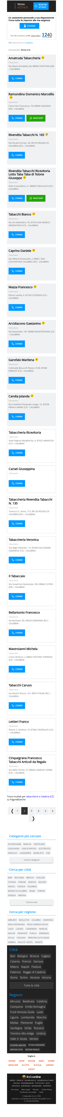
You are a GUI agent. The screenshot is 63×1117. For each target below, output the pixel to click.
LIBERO (12, 1080)
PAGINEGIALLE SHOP (45, 1080)
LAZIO (10, 928)
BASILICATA (24, 920)
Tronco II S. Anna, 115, (20, 511)
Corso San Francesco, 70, (21, 105)
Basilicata (28, 1001)
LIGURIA (19, 928)
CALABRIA (15, 69)
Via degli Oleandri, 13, (20, 547)
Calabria (42, 1001)
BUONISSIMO (37, 1086)
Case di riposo (29, 848)
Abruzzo (15, 1001)
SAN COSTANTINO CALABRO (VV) (27, 260)
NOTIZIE (12, 1061)
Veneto (33, 1039)
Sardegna (16, 1028)
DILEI (48, 1083)
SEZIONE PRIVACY (32, 1049)
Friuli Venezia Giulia (22, 1012)
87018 (34, 222)
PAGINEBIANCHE (27, 1083)
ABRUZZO (12, 920)
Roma (32, 891)
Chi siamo (15, 1089)
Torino (41, 891)
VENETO (38, 942)
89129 (34, 142)
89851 (37, 258)
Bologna (19, 877)
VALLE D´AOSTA (25, 942)
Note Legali (26, 1089)
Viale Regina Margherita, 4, (23, 440)
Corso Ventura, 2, (18, 656)
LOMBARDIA (31, 928)
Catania (12, 882)
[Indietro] (11, 811)
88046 (32, 769)
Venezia (12, 895)
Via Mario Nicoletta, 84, (21, 66)
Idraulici (12, 853)
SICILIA (11, 937)
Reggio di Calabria (17, 891)
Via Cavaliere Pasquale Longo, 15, (26, 404)
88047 (30, 656)
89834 (37, 105)
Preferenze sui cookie (28, 1092)
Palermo (32, 886)
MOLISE (11, 933)
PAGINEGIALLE (30, 1080)
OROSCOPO (13, 1065)
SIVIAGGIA (16, 1086)
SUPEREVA (47, 1086)
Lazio (40, 1012)
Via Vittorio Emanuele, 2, (21, 258)
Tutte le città (31, 902)
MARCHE (43, 928)
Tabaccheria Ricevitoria (25, 432)
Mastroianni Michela (23, 649)
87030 (35, 547)
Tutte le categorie (31, 859)
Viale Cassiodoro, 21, (19, 186)
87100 (28, 295)
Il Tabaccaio (17, 576)
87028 (46, 404)
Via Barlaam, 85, (17, 620)
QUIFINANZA (25, 1086)
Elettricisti (44, 848)
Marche (41, 1017)
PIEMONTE (22, 933)
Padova (21, 886)
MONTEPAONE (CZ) (44, 331)
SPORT (22, 1061)
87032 (40, 440)
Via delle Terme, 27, (19, 769)
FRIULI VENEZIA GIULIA (37, 924)
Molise (14, 1023)
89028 (29, 620)
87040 (44, 367)
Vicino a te (25, 49)
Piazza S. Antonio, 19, (20, 729)
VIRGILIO (20, 1080)
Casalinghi (13, 848)
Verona (22, 895)
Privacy (36, 1089)
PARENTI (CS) (15, 370)
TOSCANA (21, 937)
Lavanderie (25, 853)
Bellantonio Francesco (24, 612)
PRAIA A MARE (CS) (18, 407)
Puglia (39, 1023)
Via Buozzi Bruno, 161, (20, 693)
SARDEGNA (44, 933)
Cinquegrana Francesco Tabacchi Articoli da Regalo (27, 760)
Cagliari (40, 877)
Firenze (22, 882)
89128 (35, 511)
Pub (48, 853)
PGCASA (16, 1083)
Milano (42, 882)
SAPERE (51, 1061)
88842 (42, 584)
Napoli (11, 886)
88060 (31, 331)
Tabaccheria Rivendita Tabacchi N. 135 (30, 501)
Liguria (14, 1017)
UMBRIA (11, 942)
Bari (10, 877)
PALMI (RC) (44, 693)
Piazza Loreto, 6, (17, 295)
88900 (36, 66)
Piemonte (27, 1023)
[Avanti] (32, 818)
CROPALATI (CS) (45, 729)
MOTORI (31, 1061)
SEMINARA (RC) (40, 620)
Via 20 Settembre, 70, (20, 222)
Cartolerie (39, 844)
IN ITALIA (37, 1065)
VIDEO (41, 1061)
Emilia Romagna (35, 1006)
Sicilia (27, 1028)
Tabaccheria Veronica (24, 540)
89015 (35, 693)
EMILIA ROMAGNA (16, 924)
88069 (33, 186)
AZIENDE (50, 1065)
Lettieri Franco (19, 721)
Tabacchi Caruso (20, 685)
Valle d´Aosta (18, 1039)
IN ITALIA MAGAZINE (36, 1045)
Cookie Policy (47, 1089)
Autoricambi (14, 844)
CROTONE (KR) (46, 66)
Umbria (41, 1033)
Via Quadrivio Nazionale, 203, (24, 584)
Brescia (30, 877)
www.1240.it (36, 36)
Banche (27, 844)
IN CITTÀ (25, 1065)
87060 (34, 729)
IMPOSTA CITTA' (16, 1049)
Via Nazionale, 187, (18, 331)
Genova (32, 882)
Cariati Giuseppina (22, 469)
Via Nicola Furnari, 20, (20, 142)
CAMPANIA (48, 920)
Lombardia (27, 1017)
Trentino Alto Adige (22, 1033)
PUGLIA (33, 933)
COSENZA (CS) (39, 295)
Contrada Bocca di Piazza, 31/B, (25, 367)
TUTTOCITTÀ (39, 1083)
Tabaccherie (13, 62)
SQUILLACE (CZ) (45, 186)
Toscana (39, 1028)
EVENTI (31, 1069)
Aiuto (41, 1092)
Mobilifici (38, 853)
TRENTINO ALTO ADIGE (38, 937)
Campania (16, 1006)
